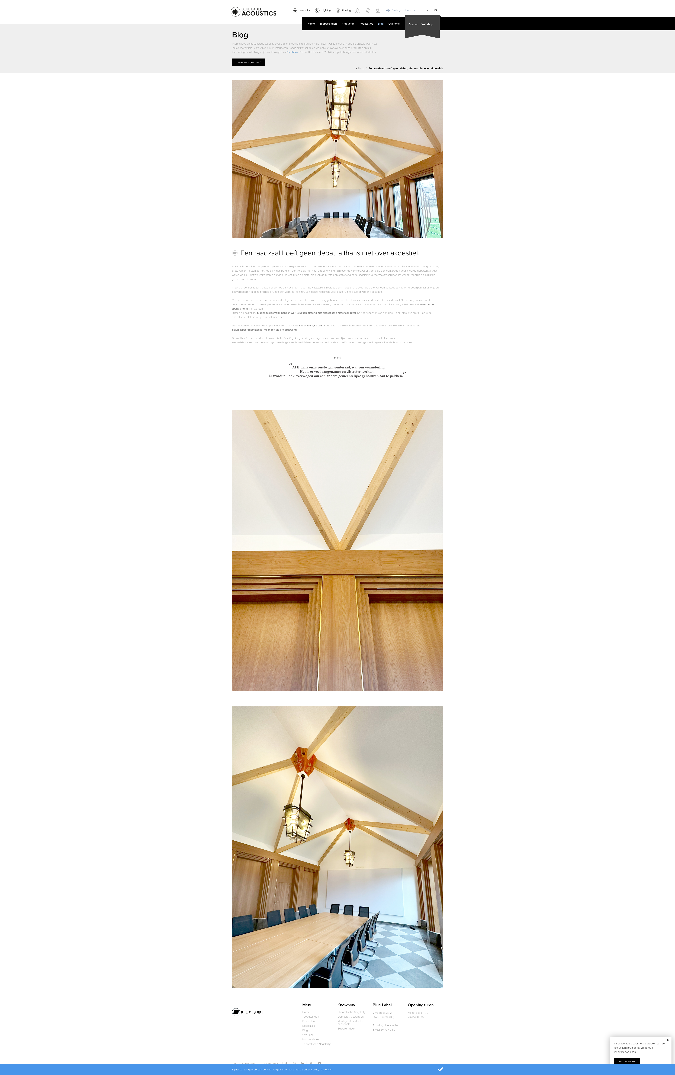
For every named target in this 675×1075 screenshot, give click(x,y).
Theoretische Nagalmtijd (316, 1044)
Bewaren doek (346, 1028)
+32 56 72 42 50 (384, 1029)
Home (311, 23)
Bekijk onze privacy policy (244, 1063)
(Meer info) (327, 1069)
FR (435, 10)
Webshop (427, 24)
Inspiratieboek (310, 1039)
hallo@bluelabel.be (385, 1025)
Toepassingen (328, 23)
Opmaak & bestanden (351, 1016)
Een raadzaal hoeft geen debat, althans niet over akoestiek (406, 68)
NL (428, 10)
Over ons (394, 23)
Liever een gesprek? (248, 62)
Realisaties (366, 23)
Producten (348, 23)
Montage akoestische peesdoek (350, 1022)
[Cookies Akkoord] (435, 1069)
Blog (381, 23)
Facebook (292, 52)
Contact (413, 24)
